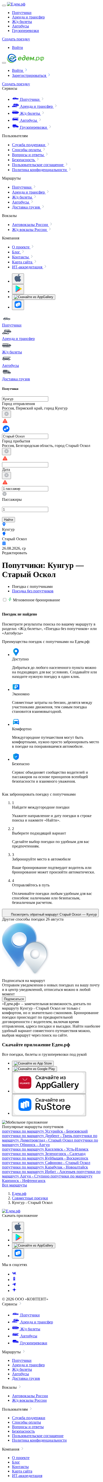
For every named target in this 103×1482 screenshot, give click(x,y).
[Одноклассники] (14, 1279)
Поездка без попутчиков (33, 591)
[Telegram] (14, 1285)
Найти (8, 520)
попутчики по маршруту (45, 1131)
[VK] (14, 1274)
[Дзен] (14, 1290)
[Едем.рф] (16, 4)
